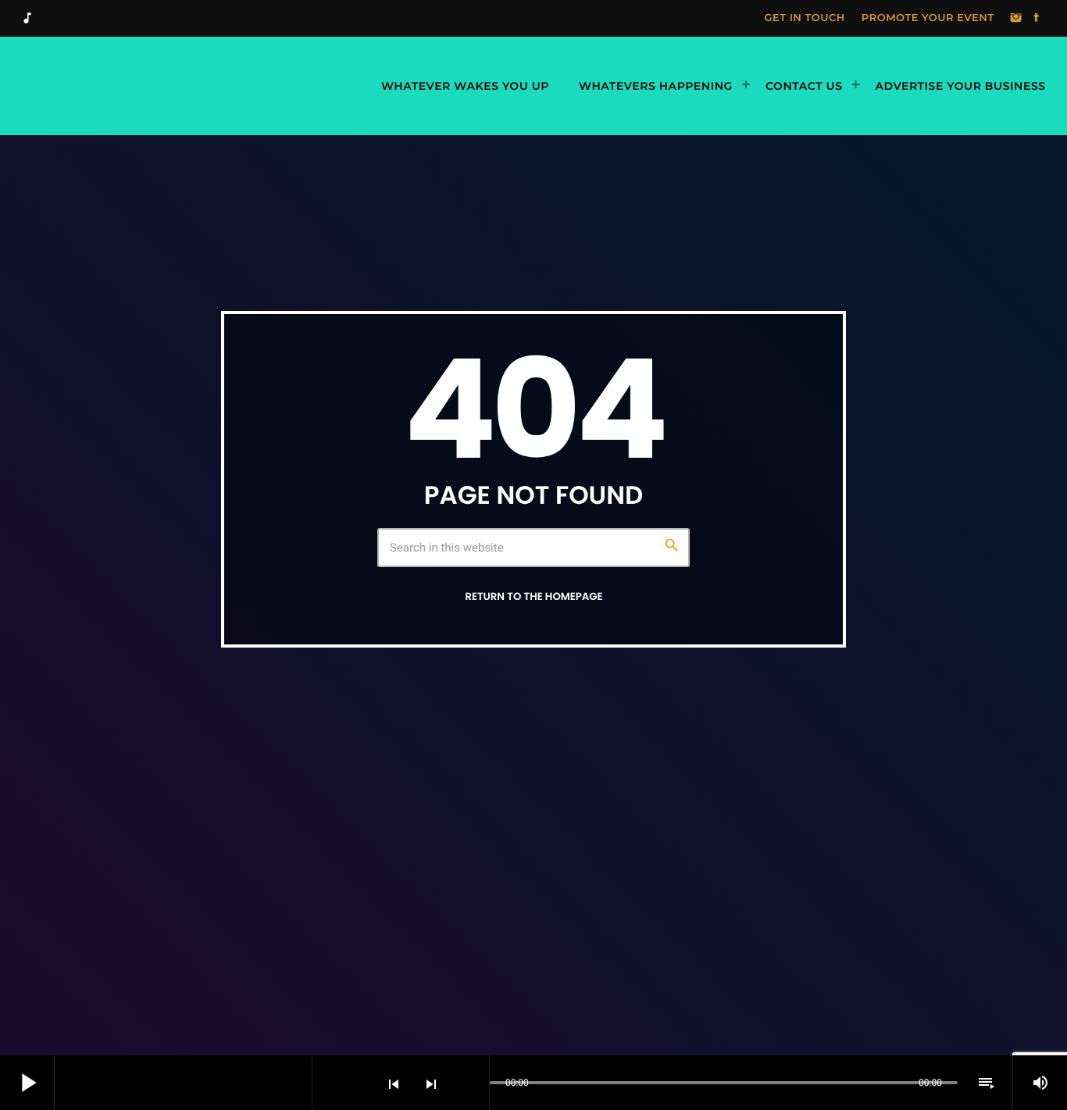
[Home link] (190, 86)
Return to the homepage (533, 596)
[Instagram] (1016, 18)
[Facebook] (1036, 18)
